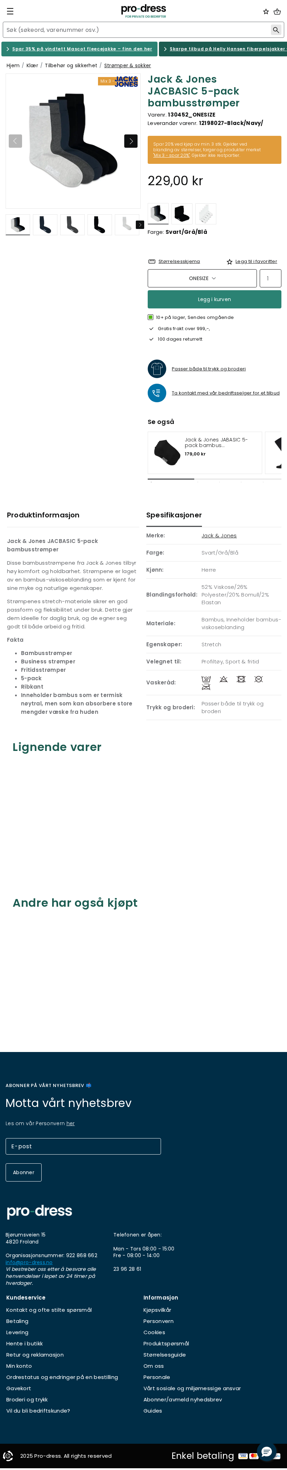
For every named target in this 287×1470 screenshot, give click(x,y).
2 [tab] (197, 482)
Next (130, 141)
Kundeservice (26, 1297)
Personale (157, 1377)
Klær (32, 65)
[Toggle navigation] (10, 11)
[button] (266, 1451)
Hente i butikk (24, 1343)
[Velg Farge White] (205, 213)
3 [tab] (219, 482)
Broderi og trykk (27, 1399)
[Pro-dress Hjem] (143, 11)
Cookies (154, 1332)
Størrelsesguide (165, 1354)
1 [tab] (151, 482)
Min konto (19, 1366)
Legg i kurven (214, 299)
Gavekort (18, 1388)
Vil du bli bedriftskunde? (38, 1410)
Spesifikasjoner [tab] (174, 515)
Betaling (17, 1321)
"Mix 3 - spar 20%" (171, 155)
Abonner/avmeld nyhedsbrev (183, 1399)
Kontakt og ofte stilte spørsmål (49, 1310)
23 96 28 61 (127, 1269)
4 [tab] (241, 482)
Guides (153, 1410)
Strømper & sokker (127, 65)
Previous (15, 141)
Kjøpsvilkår (157, 1310)
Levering (17, 1332)
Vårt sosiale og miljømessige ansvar (192, 1388)
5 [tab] (263, 482)
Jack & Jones (219, 535)
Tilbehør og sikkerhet (71, 65)
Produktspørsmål (166, 1343)
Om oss (154, 1366)
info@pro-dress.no (29, 1262)
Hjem (13, 65)
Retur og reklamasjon (35, 1354)
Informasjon (161, 1297)
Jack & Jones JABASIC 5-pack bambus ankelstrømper (216, 442)
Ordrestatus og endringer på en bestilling (62, 1377)
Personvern (159, 1321)
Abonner (23, 1172)
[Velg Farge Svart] (182, 213)
